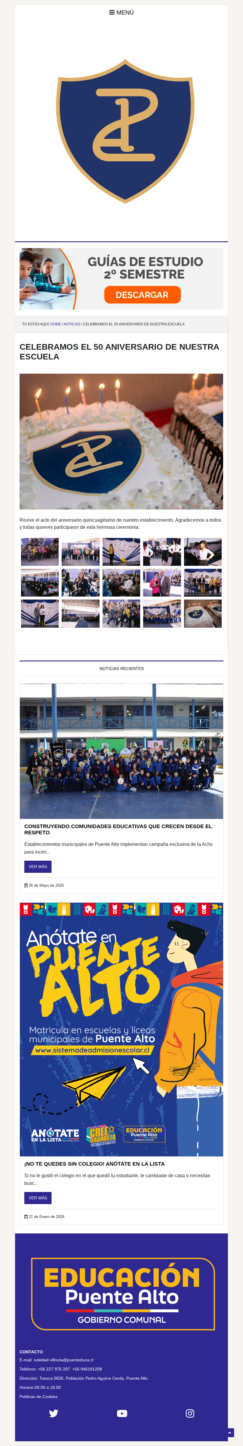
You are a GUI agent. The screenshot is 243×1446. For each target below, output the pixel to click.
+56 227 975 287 (54, 1369)
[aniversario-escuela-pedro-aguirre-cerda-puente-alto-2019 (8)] (80, 583)
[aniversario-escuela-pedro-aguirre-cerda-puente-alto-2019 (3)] (80, 552)
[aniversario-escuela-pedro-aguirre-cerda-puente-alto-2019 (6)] (203, 552)
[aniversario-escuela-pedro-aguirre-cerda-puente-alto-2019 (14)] (121, 613)
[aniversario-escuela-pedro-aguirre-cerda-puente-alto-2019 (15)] (162, 613)
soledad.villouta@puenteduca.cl (63, 1359)
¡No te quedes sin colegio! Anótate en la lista (94, 1164)
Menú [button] (124, 12)
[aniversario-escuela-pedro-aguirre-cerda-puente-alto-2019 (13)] (80, 613)
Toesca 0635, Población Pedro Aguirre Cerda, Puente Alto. (94, 1378)
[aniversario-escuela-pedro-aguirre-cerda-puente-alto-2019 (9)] (121, 583)
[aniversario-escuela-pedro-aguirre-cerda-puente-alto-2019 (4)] (121, 552)
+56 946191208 (87, 1369)
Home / (56, 324)
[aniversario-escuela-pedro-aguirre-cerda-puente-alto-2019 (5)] (162, 552)
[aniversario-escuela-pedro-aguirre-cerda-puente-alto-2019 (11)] (203, 583)
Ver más (38, 866)
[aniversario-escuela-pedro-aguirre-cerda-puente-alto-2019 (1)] (40, 552)
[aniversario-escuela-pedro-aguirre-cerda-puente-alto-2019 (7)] (40, 583)
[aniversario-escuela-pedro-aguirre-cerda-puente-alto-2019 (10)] (162, 583)
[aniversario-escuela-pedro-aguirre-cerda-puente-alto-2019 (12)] (40, 613)
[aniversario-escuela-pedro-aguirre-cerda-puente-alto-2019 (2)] (203, 613)
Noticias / (73, 324)
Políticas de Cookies (38, 1396)
